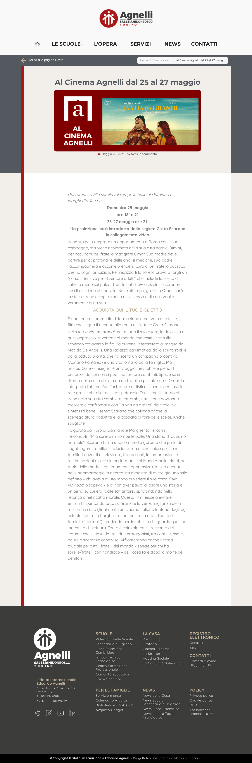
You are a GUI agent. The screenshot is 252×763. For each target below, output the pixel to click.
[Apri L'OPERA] (119, 44)
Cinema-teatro (162, 60)
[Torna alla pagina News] (23, 60)
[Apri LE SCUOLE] (83, 44)
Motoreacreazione (188, 758)
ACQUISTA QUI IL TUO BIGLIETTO (127, 310)
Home (144, 60)
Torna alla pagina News (46, 60)
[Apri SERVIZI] (153, 44)
